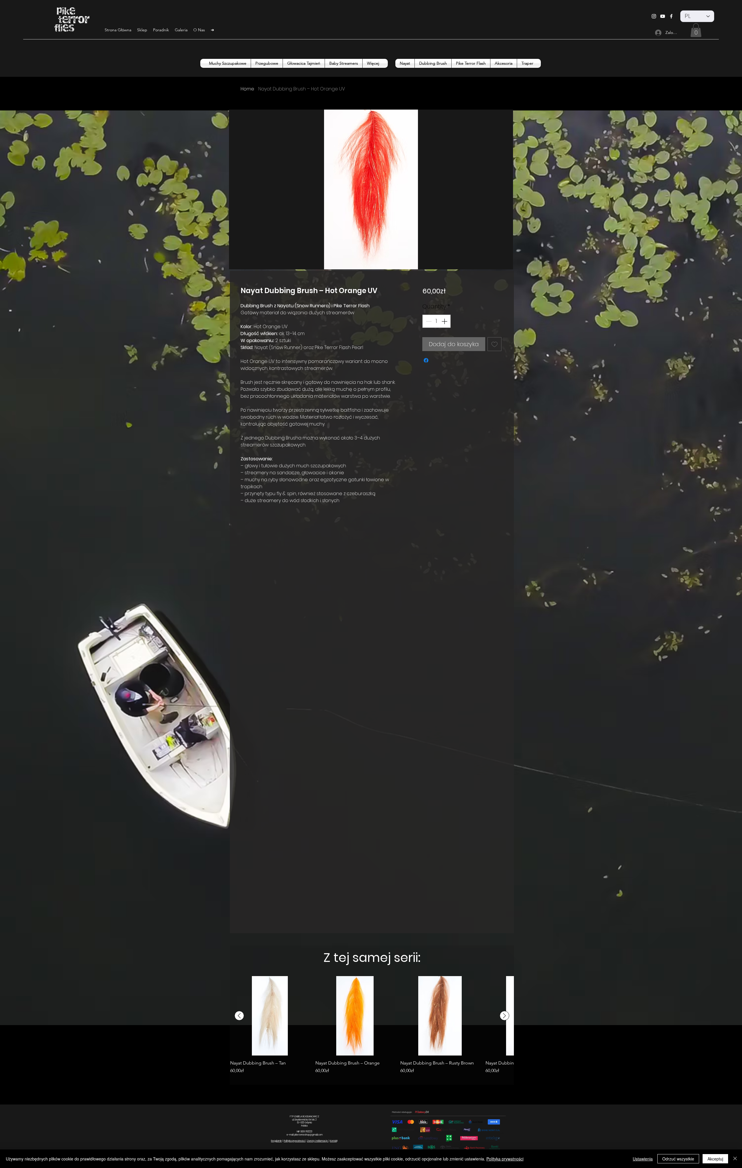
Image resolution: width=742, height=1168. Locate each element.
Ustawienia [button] (643, 1159)
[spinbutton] (436, 321)
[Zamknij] (735, 1158)
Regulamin (276, 1140)
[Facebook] (671, 16)
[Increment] (445, 321)
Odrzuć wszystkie (678, 1159)
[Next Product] (504, 1015)
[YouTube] (662, 16)
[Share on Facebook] (426, 360)
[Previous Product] (239, 1015)
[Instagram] (654, 16)
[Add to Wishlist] (494, 344)
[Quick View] (270, 1016)
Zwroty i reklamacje (317, 1140)
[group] (372, 1028)
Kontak (333, 1140)
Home (247, 89)
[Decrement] (428, 321)
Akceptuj (715, 1159)
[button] (696, 30)
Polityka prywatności (294, 1140)
